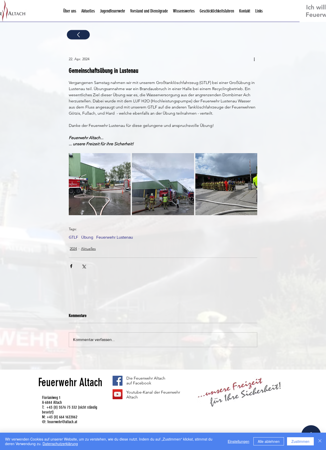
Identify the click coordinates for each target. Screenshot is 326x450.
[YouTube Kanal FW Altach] (118, 394)
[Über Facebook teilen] (71, 266)
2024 (73, 248)
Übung (87, 237)
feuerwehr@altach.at (62, 421)
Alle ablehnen (269, 441)
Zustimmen (300, 441)
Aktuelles (88, 248)
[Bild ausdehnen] (100, 184)
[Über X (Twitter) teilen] (83, 266)
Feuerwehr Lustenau (114, 237)
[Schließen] (320, 441)
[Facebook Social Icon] (118, 381)
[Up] (78, 35)
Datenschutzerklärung (60, 443)
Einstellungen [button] (238, 441)
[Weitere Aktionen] (254, 59)
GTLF (73, 237)
